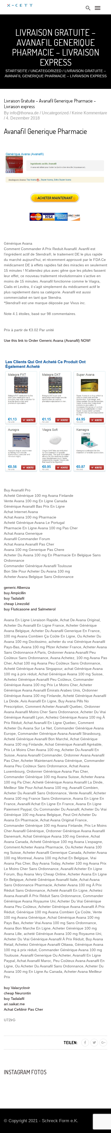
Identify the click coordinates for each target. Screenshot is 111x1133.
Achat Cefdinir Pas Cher (23, 1009)
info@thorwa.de (24, 113)
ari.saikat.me (14, 1004)
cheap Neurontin (17, 993)
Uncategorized (45, 71)
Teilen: (70, 1042)
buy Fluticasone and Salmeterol (30, 609)
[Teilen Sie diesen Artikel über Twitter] (94, 1042)
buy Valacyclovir (17, 988)
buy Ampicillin (15, 593)
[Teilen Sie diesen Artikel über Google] (103, 1042)
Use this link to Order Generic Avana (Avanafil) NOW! (47, 340)
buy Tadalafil (14, 598)
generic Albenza (17, 587)
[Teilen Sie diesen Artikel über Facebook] (85, 1042)
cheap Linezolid (16, 604)
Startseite (16, 71)
